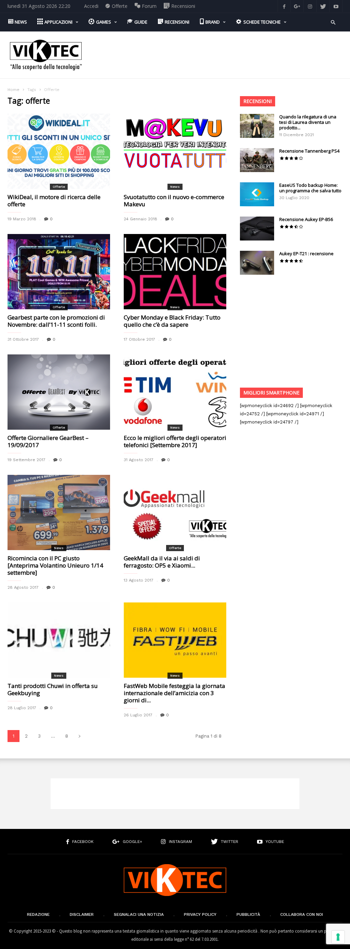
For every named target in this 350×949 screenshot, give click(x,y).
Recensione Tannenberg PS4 (309, 151)
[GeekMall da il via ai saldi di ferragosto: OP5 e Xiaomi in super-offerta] (175, 512)
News (175, 186)
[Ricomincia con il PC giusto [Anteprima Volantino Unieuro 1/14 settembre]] (59, 512)
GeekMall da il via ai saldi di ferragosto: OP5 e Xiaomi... (162, 561)
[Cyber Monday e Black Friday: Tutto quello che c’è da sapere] (175, 271)
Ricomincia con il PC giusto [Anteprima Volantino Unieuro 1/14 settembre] (55, 565)
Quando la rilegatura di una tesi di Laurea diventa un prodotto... (307, 122)
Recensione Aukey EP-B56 (306, 219)
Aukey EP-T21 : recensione (306, 253)
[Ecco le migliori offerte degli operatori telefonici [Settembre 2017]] (175, 392)
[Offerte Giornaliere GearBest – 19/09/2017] (59, 392)
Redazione (38, 914)
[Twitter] (323, 6)
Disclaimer (82, 914)
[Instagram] (310, 6)
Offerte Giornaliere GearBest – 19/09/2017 (48, 441)
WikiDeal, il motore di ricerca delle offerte (54, 200)
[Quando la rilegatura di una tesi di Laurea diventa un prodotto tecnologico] (257, 126)
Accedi (91, 6)
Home (13, 89)
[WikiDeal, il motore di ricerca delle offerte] (59, 151)
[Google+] (297, 6)
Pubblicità (248, 914)
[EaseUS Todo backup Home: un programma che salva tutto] (257, 194)
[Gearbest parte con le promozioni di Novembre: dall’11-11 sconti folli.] (59, 271)
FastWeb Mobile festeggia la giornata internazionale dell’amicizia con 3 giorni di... (174, 693)
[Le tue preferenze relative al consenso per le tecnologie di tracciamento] (338, 937)
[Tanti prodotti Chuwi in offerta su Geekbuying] (59, 640)
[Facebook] (284, 6)
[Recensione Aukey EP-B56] (257, 228)
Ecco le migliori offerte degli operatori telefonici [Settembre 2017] (175, 441)
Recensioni (257, 101)
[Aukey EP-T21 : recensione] (257, 263)
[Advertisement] (218, 50)
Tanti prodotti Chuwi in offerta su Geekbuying (53, 689)
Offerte (59, 186)
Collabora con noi (301, 914)
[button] (333, 21)
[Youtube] (335, 6)
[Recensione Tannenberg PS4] (257, 160)
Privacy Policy (200, 914)
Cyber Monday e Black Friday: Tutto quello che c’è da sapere (172, 320)
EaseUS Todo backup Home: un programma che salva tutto (310, 188)
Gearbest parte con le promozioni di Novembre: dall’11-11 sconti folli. (56, 320)
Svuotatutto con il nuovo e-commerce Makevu (174, 200)
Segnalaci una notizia (139, 914)
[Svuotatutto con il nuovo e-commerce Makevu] (175, 151)
